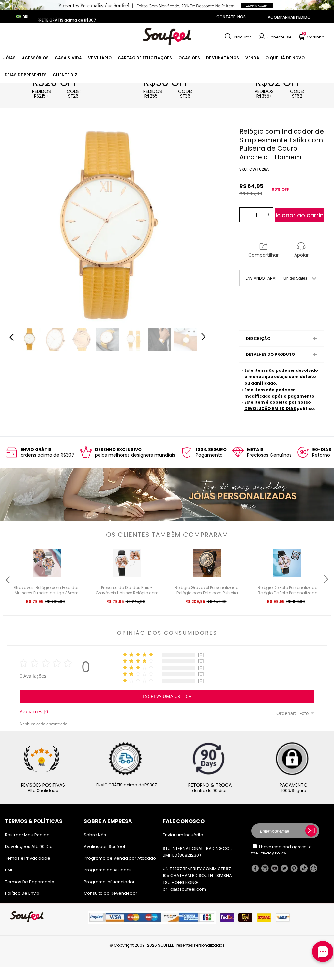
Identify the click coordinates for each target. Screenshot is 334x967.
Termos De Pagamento (29, 882)
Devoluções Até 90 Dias (30, 846)
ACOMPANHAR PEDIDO (289, 17)
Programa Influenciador (109, 882)
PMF (9, 870)
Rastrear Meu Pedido (27, 835)
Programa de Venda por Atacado (120, 858)
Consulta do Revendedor (110, 893)
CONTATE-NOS (231, 17)
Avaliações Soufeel (104, 846)
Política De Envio (22, 893)
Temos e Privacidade (27, 858)
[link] (9, 58)
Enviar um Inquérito (183, 835)
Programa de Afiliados (108, 870)
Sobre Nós (95, 835)
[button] (237, 36)
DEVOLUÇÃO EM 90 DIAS (270, 408)
